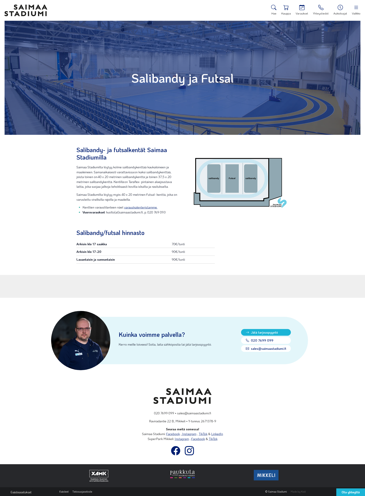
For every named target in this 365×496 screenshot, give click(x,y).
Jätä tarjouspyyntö (264, 332)
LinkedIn (217, 434)
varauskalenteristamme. (140, 207)
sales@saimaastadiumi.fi (268, 348)
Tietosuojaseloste (82, 491)
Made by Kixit (298, 491)
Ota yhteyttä (351, 492)
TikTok (203, 434)
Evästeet (64, 491)
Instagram (188, 434)
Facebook (173, 434)
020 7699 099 (261, 340)
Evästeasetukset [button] (21, 492)
